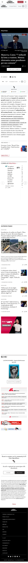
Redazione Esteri (5, 264)
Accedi (8, 472)
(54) (26, 282)
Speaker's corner (9, 186)
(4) (26, 295)
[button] (13, 40)
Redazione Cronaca (6, 296)
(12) (26, 311)
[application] (14, 41)
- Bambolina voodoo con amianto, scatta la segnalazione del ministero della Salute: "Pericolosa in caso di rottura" (13, 404)
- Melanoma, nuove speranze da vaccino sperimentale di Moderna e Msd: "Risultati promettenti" (13, 394)
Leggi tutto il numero (14, 381)
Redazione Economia (6, 282)
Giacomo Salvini (5, 311)
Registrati (19, 472)
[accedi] (25, 2)
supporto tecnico (19, 498)
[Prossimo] (25, 183)
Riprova (14, 504)
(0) (9, 187)
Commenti (5, 76)
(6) (26, 66)
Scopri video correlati (14, 69)
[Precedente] (2, 183)
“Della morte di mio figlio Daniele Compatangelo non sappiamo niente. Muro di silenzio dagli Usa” (9, 290)
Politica (4, 31)
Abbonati (20, 2)
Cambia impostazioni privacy (8, 519)
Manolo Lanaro (5, 66)
